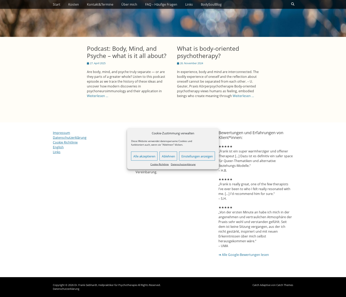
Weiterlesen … (97, 96)
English (58, 147)
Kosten (73, 4)
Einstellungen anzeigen (197, 156)
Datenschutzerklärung (183, 164)
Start (56, 4)
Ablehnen (168, 156)
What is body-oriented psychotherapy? (208, 52)
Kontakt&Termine (100, 4)
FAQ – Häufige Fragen (161, 4)
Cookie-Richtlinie (159, 164)
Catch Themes (284, 285)
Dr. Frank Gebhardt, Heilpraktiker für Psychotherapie (105, 285)
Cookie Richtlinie (65, 142)
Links (189, 4)
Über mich (129, 4)
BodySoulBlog (211, 4)
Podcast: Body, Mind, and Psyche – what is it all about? (126, 52)
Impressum (61, 133)
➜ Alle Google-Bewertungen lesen (243, 254)
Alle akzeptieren (144, 156)
